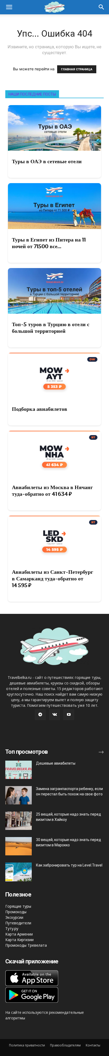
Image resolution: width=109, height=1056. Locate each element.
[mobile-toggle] (9, 7)
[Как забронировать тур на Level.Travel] (18, 872)
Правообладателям (65, 1045)
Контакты (93, 1045)
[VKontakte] (54, 714)
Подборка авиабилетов (39, 409)
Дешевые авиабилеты (55, 763)
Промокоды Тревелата (26, 945)
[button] (101, 7)
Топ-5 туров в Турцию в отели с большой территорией (50, 327)
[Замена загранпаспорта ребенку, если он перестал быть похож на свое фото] (18, 795)
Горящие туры (18, 906)
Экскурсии (14, 917)
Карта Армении (19, 934)
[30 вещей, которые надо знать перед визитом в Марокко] (18, 846)
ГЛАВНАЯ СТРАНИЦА (76, 69)
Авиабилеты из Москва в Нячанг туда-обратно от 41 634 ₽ (52, 490)
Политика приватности (27, 1045)
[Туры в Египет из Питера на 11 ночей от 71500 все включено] (54, 206)
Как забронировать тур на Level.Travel (69, 865)
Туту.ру (11, 928)
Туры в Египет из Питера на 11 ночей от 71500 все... (49, 242)
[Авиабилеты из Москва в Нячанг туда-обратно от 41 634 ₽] (54, 453)
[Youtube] (68, 714)
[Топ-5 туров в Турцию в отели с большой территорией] (54, 291)
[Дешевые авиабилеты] (18, 770)
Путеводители (18, 922)
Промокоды (15, 911)
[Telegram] (40, 714)
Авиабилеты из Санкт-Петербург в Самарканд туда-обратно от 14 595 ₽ (52, 578)
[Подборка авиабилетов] (54, 375)
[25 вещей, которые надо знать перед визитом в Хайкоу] (18, 821)
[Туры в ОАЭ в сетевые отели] (54, 128)
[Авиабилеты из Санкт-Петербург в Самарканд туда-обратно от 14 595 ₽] (54, 538)
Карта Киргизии (19, 939)
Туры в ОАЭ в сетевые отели (47, 161)
